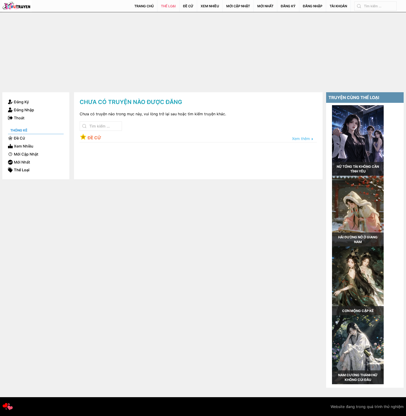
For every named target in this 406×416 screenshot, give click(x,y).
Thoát (19, 118)
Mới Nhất (265, 6)
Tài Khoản (338, 6)
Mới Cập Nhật (238, 6)
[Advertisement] (203, 47)
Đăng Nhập (312, 6)
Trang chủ (144, 6)
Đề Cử (188, 6)
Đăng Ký (288, 6)
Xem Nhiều (210, 6)
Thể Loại (168, 6)
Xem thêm (301, 139)
